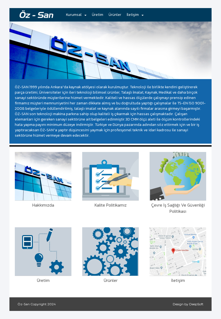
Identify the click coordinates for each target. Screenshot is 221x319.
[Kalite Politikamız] (110, 176)
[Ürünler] (110, 251)
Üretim (97, 14)
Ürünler (115, 14)
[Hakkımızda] (43, 176)
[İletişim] (178, 251)
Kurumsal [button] (74, 14)
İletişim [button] (133, 14)
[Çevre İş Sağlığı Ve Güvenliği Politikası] (178, 176)
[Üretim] (43, 251)
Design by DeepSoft (188, 304)
